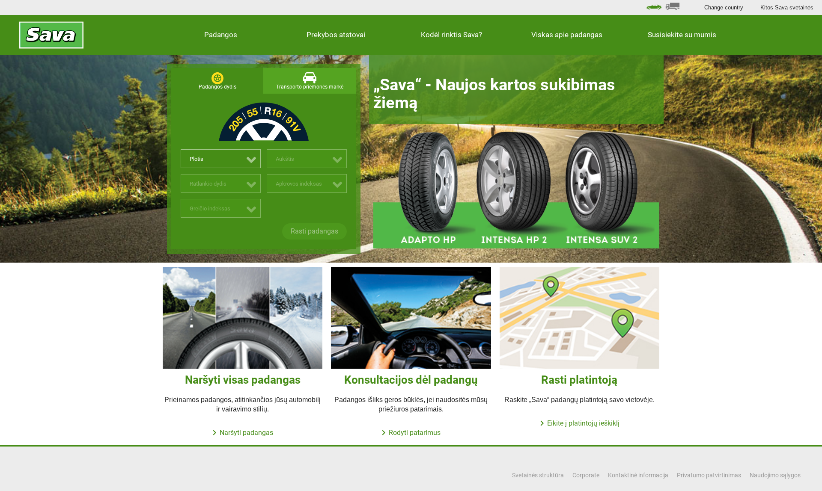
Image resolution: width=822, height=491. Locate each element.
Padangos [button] (220, 34)
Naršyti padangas (246, 433)
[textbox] (220, 159)
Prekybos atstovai (336, 34)
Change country (723, 7)
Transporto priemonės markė (309, 87)
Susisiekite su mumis (682, 34)
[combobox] (221, 158)
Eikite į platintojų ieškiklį (583, 423)
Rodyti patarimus (415, 433)
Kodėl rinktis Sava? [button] (451, 34)
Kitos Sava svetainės (786, 7)
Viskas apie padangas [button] (566, 34)
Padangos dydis (217, 87)
